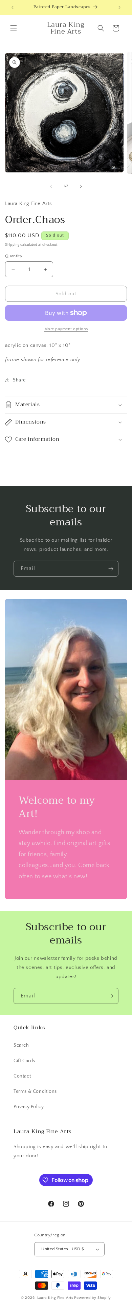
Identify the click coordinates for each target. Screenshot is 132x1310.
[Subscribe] (110, 569)
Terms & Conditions (35, 1091)
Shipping (12, 245)
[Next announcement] (119, 7)
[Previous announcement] (12, 7)
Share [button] (19, 380)
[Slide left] (51, 186)
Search (21, 1045)
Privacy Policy (29, 1106)
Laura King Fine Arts (55, 1298)
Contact (22, 1076)
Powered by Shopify (92, 1298)
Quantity (13, 256)
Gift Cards (24, 1061)
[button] (13, 28)
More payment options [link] (66, 329)
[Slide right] (80, 186)
